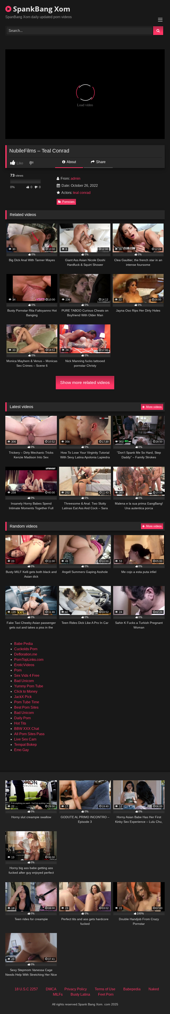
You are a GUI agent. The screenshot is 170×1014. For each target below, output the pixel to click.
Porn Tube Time (26, 702)
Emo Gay (21, 750)
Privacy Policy (75, 989)
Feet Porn (106, 994)
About (71, 162)
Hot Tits (20, 723)
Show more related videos (85, 382)
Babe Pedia (23, 644)
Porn (18, 670)
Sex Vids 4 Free (26, 675)
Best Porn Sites (26, 707)
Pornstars (68, 201)
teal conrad (82, 193)
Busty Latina (80, 994)
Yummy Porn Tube (28, 686)
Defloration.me (25, 654)
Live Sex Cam (25, 739)
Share (100, 162)
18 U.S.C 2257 (26, 989)
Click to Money (25, 691)
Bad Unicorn (24, 681)
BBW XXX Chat (26, 729)
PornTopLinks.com (28, 659)
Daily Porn (22, 718)
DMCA (51, 989)
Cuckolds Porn (25, 649)
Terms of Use (105, 989)
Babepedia (132, 989)
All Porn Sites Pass (29, 734)
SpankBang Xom (40, 8)
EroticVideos (24, 665)
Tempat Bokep (25, 744)
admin (75, 178)
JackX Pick (23, 697)
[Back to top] (156, 1001)
